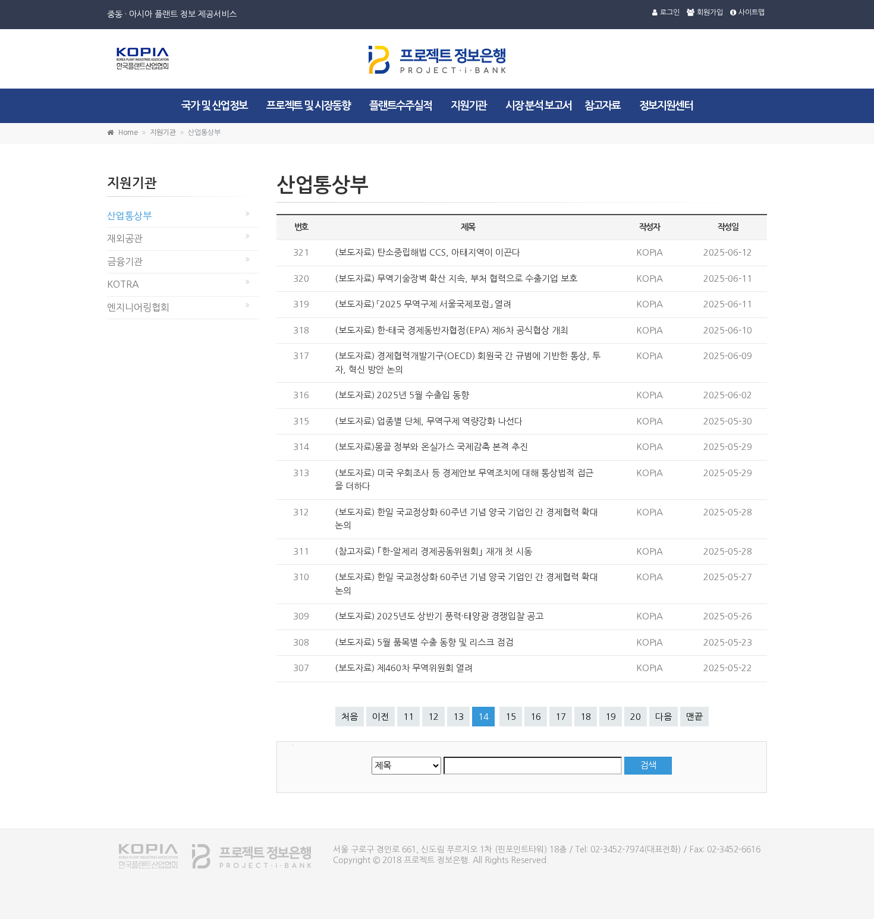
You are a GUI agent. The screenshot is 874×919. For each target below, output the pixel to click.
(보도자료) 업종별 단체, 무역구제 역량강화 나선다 (429, 421)
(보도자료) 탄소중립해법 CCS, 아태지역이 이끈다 (427, 252)
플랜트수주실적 (400, 105)
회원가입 (710, 12)
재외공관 (125, 238)
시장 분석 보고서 (538, 105)
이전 (380, 716)
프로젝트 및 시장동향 (308, 105)
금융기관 (125, 261)
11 (408, 716)
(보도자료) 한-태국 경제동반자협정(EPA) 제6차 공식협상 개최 (451, 330)
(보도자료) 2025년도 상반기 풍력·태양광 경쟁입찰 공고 (439, 616)
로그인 (670, 12)
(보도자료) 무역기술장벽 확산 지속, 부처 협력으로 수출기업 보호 (456, 278)
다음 (663, 716)
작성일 (728, 227)
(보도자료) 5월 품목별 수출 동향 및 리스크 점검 (424, 642)
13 (458, 716)
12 (433, 716)
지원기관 (468, 105)
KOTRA (123, 284)
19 (610, 716)
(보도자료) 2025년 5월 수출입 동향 (402, 395)
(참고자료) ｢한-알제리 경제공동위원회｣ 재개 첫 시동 (433, 551)
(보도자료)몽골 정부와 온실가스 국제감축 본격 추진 (431, 446)
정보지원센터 (666, 105)
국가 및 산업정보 (214, 105)
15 (510, 716)
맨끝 (694, 716)
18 (585, 716)
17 (560, 716)
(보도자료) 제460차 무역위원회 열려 (404, 667)
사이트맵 (751, 12)
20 (635, 716)
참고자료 (602, 105)
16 (535, 716)
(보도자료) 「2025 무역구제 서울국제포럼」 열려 (423, 304)
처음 (349, 716)
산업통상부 (129, 216)
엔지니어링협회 (138, 307)
